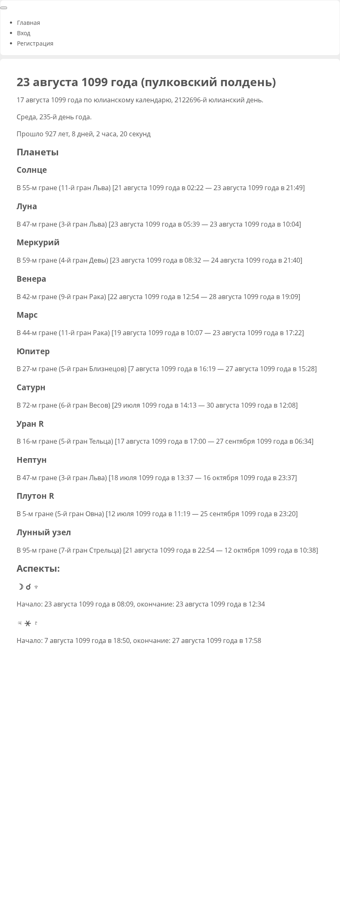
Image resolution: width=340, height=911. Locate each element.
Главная (28, 23)
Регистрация (35, 43)
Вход (23, 33)
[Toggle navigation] (3, 8)
